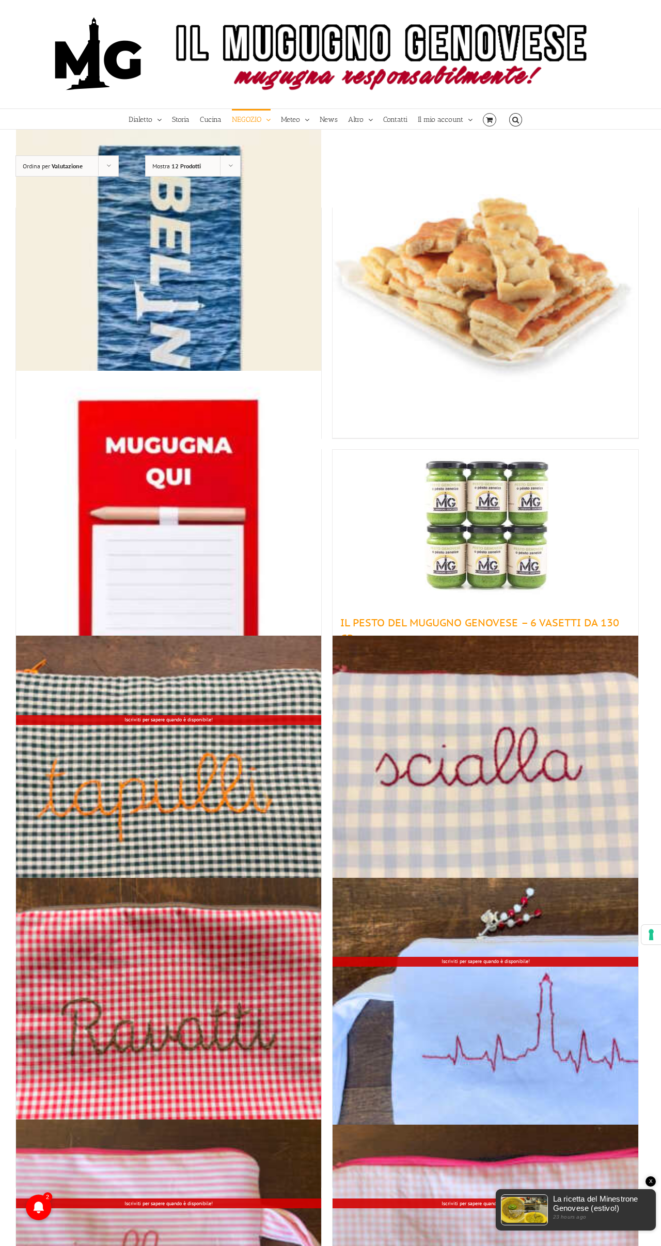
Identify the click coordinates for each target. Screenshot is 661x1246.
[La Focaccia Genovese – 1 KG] (485, 281)
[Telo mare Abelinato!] (168, 281)
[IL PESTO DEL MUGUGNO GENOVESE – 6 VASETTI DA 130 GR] (485, 527)
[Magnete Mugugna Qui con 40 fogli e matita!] (168, 523)
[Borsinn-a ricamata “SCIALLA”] (485, 788)
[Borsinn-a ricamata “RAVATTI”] (168, 1030)
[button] (515, 119)
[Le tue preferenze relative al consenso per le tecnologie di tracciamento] (651, 934)
